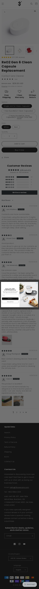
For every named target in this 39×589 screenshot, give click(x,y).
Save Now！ (10, 298)
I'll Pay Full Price (10, 301)
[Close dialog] (37, 283)
